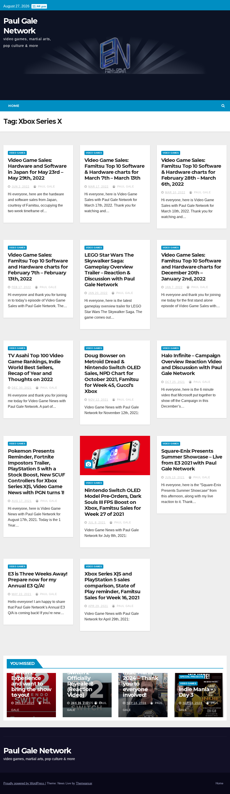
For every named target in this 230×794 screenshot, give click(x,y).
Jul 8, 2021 (97, 522)
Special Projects (191, 676)
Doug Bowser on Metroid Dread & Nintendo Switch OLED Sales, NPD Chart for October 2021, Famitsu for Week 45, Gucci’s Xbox (112, 373)
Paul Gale (46, 186)
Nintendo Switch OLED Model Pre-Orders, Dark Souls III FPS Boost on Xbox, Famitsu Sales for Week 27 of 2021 (112, 502)
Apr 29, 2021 (98, 606)
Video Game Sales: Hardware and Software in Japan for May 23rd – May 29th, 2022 (37, 169)
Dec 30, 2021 (22, 387)
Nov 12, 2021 (98, 399)
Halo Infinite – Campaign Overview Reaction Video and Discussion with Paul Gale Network (191, 364)
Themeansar (84, 783)
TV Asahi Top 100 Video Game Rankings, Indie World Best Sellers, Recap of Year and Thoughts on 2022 (35, 367)
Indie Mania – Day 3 (196, 692)
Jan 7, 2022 (174, 287)
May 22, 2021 (21, 594)
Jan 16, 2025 (80, 703)
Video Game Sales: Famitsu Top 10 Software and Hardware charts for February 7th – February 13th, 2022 (38, 267)
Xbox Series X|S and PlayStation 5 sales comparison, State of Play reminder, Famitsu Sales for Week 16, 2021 (112, 586)
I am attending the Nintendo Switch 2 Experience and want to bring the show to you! (31, 678)
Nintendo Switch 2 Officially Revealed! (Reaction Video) (80, 681)
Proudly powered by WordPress (24, 783)
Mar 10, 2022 (175, 192)
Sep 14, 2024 (136, 703)
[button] (223, 106)
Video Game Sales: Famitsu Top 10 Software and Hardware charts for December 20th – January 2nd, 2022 (191, 267)
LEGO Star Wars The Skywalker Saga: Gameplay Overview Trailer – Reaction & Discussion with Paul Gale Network (109, 270)
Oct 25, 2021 (175, 382)
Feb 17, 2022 (21, 287)
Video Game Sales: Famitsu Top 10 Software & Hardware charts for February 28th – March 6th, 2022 (191, 172)
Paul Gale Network (37, 750)
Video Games (17, 153)
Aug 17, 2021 (22, 501)
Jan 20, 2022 (98, 293)
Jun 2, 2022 (20, 186)
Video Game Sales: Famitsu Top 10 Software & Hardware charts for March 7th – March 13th (114, 169)
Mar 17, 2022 (98, 186)
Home (13, 106)
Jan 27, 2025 (24, 703)
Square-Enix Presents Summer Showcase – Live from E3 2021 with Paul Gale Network (191, 460)
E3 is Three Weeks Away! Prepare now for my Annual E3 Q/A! (37, 580)
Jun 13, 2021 (175, 477)
